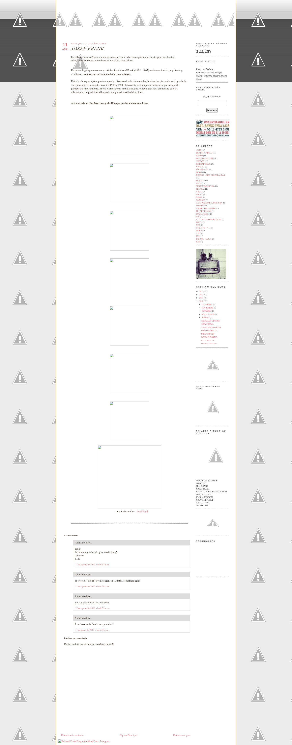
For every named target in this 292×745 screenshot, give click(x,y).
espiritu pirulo (204, 152)
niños (199, 197)
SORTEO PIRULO (208, 330)
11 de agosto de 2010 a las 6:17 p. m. (92, 564)
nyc (198, 225)
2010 (201, 301)
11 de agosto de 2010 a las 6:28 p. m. (92, 586)
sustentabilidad (205, 186)
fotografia (202, 169)
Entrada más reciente (72, 735)
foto (198, 222)
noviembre (208, 307)
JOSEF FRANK (87, 48)
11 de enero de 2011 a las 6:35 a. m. (91, 629)
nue (198, 241)
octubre (207, 310)
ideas (199, 191)
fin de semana (203, 211)
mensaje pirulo (204, 158)
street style (203, 227)
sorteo (200, 205)
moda (199, 172)
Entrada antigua (181, 735)
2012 (201, 294)
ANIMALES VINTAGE (210, 320)
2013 (201, 291)
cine (198, 233)
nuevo (199, 155)
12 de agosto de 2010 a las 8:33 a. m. (92, 608)
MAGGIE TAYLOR (209, 343)
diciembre (207, 304)
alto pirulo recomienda (209, 202)
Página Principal (128, 735)
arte (74, 44)
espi (198, 236)
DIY (197, 216)
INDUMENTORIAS (209, 337)
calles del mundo (206, 208)
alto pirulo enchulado (208, 219)
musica (200, 180)
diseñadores (97, 44)
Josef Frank (142, 511)
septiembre (208, 314)
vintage (200, 161)
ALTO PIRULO (207, 340)
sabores (200, 200)
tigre (199, 230)
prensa (200, 188)
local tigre (202, 213)
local (199, 194)
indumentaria (203, 238)
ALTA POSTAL (207, 324)
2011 (201, 297)
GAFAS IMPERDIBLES (211, 327)
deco (83, 44)
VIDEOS (199, 166)
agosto (206, 317)
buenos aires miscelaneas (210, 175)
